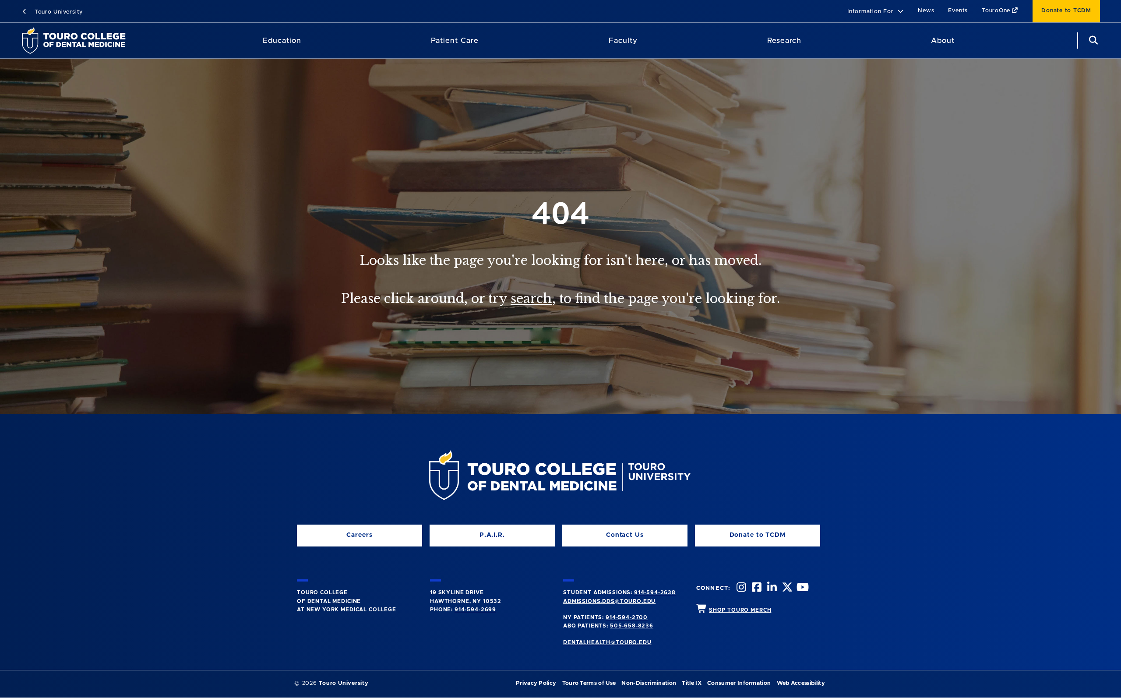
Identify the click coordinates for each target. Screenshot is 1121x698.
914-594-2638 (655, 592)
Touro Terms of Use (589, 683)
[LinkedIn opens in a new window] (771, 588)
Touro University (57, 12)
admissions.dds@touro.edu (609, 601)
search (531, 299)
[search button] (1092, 40)
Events (958, 11)
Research (784, 40)
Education (282, 40)
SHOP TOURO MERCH (740, 610)
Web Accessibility (801, 683)
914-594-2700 (627, 617)
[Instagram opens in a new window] (740, 588)
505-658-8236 (631, 625)
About (943, 40)
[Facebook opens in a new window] (755, 588)
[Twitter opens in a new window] (786, 588)
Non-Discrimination (648, 683)
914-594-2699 (475, 609)
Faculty (623, 40)
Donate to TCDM (1066, 11)
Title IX (692, 683)
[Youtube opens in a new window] (801, 588)
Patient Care (455, 40)
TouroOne (996, 11)
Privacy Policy (536, 683)
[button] (875, 12)
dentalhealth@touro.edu (607, 642)
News (926, 11)
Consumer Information (739, 683)
